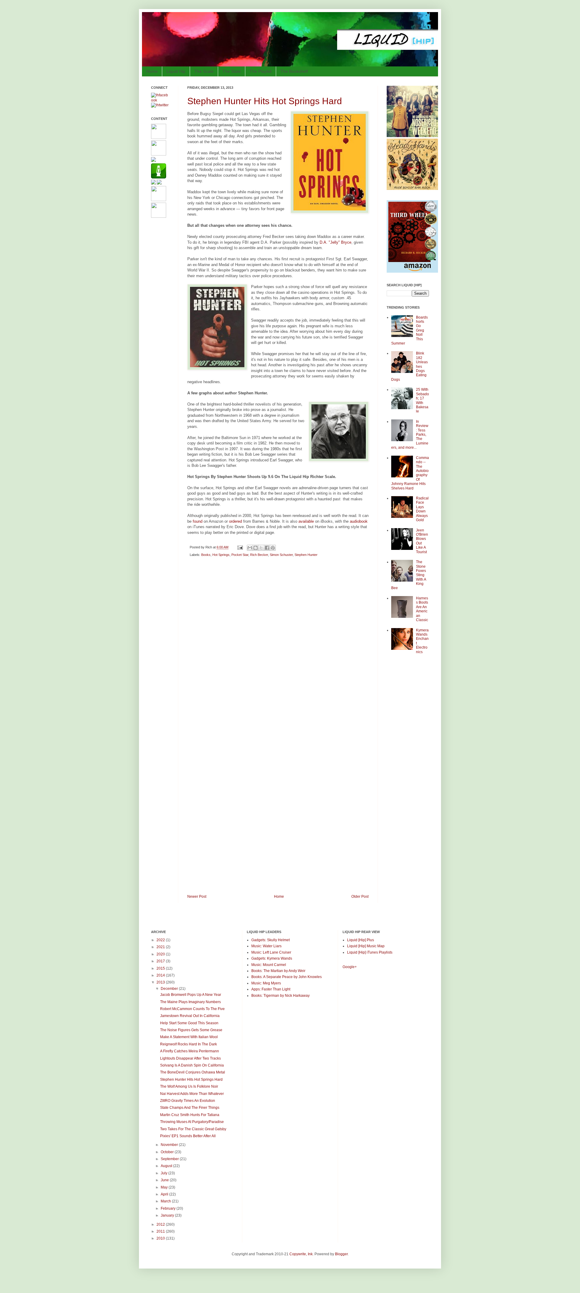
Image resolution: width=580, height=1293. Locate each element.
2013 (161, 982)
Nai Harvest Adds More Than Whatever (192, 1094)
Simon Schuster (281, 555)
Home (152, 71)
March (166, 1201)
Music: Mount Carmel (268, 965)
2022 (161, 940)
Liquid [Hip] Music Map (366, 946)
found (197, 521)
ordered (235, 521)
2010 (161, 1238)
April (165, 1194)
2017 (161, 961)
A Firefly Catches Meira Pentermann (189, 1051)
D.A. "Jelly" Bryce (335, 242)
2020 (161, 954)
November (170, 1145)
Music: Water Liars (266, 946)
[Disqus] (278, 647)
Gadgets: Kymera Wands (271, 958)
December (170, 989)
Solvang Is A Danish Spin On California (192, 1065)
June (165, 1180)
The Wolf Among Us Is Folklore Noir (189, 1086)
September (170, 1159)
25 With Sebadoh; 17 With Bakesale (422, 400)
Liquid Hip (175, 71)
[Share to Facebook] (267, 548)
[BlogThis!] (256, 548)
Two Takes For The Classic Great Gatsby (193, 1129)
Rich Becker (259, 555)
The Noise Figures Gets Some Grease (191, 1030)
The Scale (204, 71)
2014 (161, 975)
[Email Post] (240, 547)
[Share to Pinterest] (273, 548)
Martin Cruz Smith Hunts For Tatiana (189, 1115)
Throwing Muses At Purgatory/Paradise (192, 1122)
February (168, 1208)
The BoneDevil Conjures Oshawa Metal (192, 1072)
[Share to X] (261, 548)
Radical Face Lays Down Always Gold (422, 509)
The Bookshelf (294, 71)
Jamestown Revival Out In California (190, 1016)
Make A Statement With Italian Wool (189, 1037)
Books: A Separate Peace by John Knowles (286, 977)
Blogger (341, 1254)
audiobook (359, 521)
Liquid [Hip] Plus (360, 940)
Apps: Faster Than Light (270, 989)
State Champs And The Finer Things (189, 1107)
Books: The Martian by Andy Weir (278, 971)
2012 (161, 1224)
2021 (161, 947)
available (306, 521)
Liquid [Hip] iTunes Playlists (369, 952)
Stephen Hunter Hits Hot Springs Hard (264, 101)
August (167, 1166)
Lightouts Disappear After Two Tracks (190, 1058)
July (164, 1173)
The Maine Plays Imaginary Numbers (190, 1002)
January (168, 1215)
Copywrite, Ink (301, 1254)
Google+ (350, 967)
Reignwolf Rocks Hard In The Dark (188, 1044)
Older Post (360, 896)
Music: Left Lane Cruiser (271, 952)
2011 (161, 1231)
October (168, 1152)
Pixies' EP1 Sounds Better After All (188, 1136)
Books (206, 555)
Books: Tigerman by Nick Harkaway (280, 995)
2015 (161, 968)
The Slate (231, 71)
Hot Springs (221, 555)
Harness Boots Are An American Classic (422, 609)
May (165, 1187)
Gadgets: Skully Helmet (270, 940)
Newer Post (196, 896)
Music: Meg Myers (266, 983)
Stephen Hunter (306, 555)
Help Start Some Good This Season (189, 1023)
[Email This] (250, 548)
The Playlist (261, 71)
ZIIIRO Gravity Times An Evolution (187, 1101)
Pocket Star (239, 555)
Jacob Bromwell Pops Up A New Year (190, 995)
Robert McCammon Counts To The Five (192, 1009)
